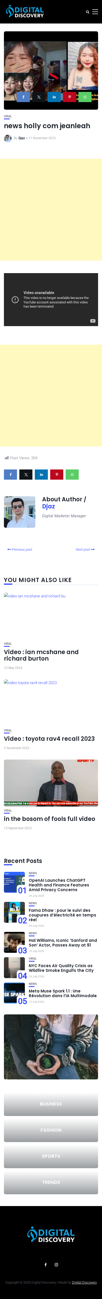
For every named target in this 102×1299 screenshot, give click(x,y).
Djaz (22, 138)
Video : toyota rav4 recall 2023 (49, 739)
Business (51, 1104)
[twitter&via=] (38, 97)
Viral (8, 116)
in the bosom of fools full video (49, 819)
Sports (51, 1156)
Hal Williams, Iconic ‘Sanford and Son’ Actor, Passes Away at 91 (63, 943)
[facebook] (23, 97)
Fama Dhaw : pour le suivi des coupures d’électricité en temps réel (62, 915)
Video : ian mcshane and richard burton (41, 655)
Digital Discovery (84, 1282)
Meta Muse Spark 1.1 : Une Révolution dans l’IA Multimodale (63, 993)
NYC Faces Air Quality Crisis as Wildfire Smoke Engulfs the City (61, 968)
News (33, 873)
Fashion (51, 1130)
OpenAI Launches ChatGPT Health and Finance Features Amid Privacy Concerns (59, 885)
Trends (51, 1182)
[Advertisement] (51, 210)
